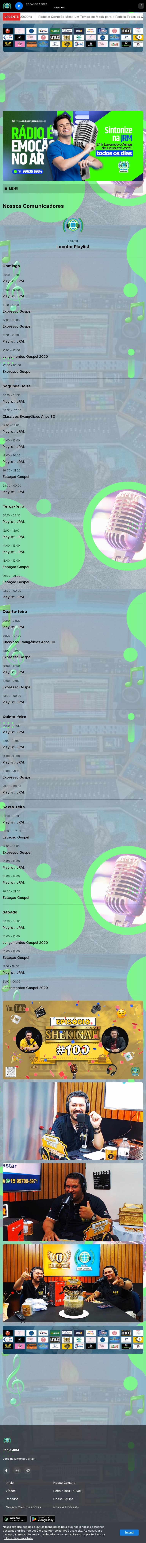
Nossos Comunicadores (23, 1507)
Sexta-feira (14, 807)
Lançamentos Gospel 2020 (25, 356)
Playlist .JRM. (14, 281)
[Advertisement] (73, 81)
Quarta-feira (15, 611)
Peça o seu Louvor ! (68, 1491)
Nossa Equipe (63, 1499)
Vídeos (11, 1491)
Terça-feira (14, 506)
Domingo (11, 265)
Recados (12, 1499)
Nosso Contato (64, 1483)
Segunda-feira (17, 386)
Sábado (10, 912)
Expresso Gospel (17, 311)
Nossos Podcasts (66, 1507)
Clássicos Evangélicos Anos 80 (29, 416)
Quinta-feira (14, 716)
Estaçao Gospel (16, 476)
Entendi (129, 1532)
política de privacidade (18, 1538)
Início (10, 1483)
